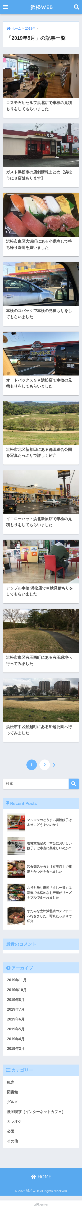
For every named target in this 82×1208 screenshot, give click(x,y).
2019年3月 (16, 1049)
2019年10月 (17, 990)
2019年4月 (16, 1039)
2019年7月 (16, 1009)
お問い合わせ (41, 1204)
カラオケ (14, 1121)
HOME (43, 1177)
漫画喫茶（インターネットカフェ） (36, 1112)
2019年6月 (16, 1019)
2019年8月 (16, 1000)
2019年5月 (16, 1029)
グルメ (12, 1102)
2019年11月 (17, 980)
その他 (12, 1141)
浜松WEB (42, 7)
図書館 (12, 1092)
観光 (10, 1082)
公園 (10, 1131)
